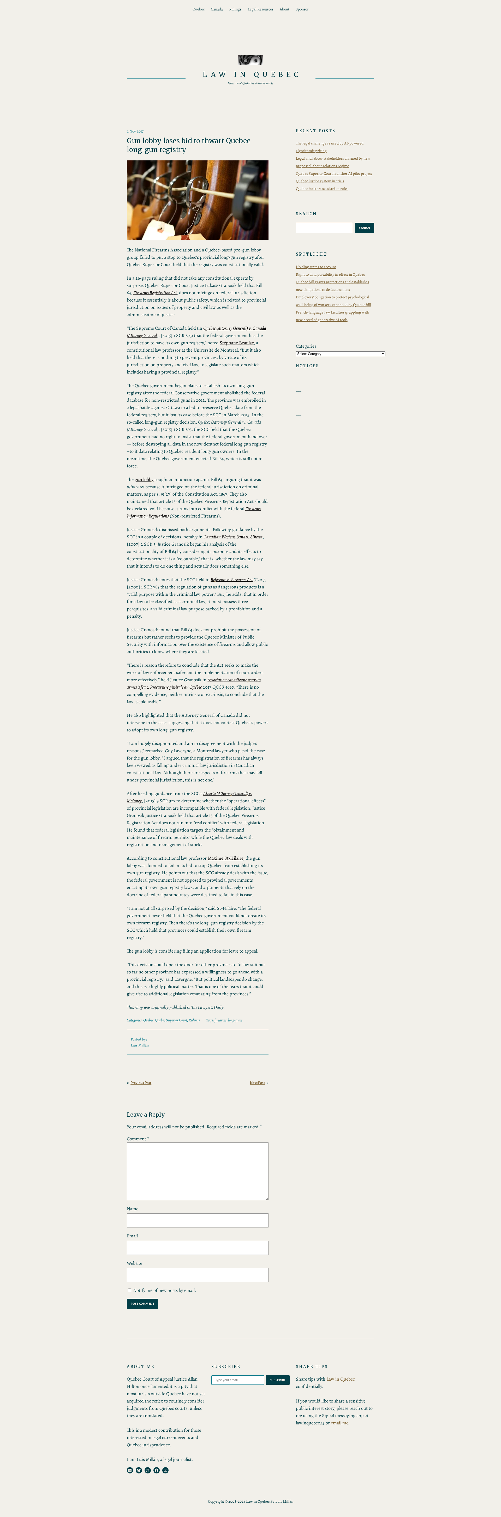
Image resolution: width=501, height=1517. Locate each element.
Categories (306, 346)
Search (364, 227)
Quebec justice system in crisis (320, 181)
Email (132, 1236)
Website (134, 1263)
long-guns (235, 1020)
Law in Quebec (252, 74)
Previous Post (140, 1083)
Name (132, 1209)
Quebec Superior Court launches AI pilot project (334, 173)
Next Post (257, 1083)
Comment (138, 1139)
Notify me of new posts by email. (164, 1290)
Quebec (148, 1020)
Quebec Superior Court (171, 1020)
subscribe (278, 1380)
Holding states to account (316, 266)
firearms (220, 1020)
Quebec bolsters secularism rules (322, 188)
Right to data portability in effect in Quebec (330, 274)
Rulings (194, 1020)
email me (339, 1423)
